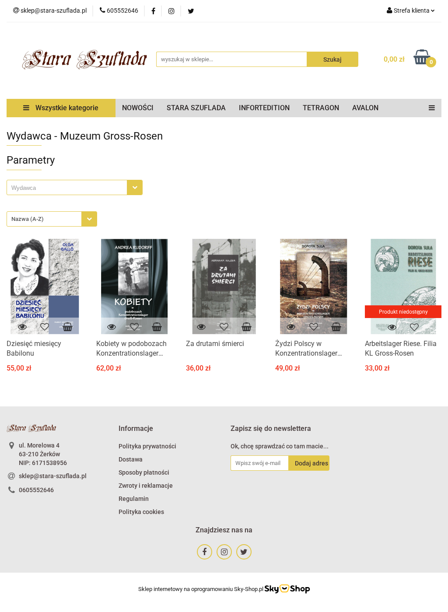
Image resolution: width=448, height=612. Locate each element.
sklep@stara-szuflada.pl (53, 475)
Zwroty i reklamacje (146, 485)
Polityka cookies (141, 511)
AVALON (365, 108)
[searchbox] (69, 188)
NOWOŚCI (138, 108)
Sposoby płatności (144, 472)
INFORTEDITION (264, 108)
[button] (136, 429)
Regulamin (134, 498)
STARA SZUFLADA (196, 108)
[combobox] (75, 187)
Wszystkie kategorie (66, 108)
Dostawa (131, 459)
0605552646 (36, 489)
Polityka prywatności (147, 446)
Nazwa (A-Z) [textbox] (27, 219)
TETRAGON (321, 108)
